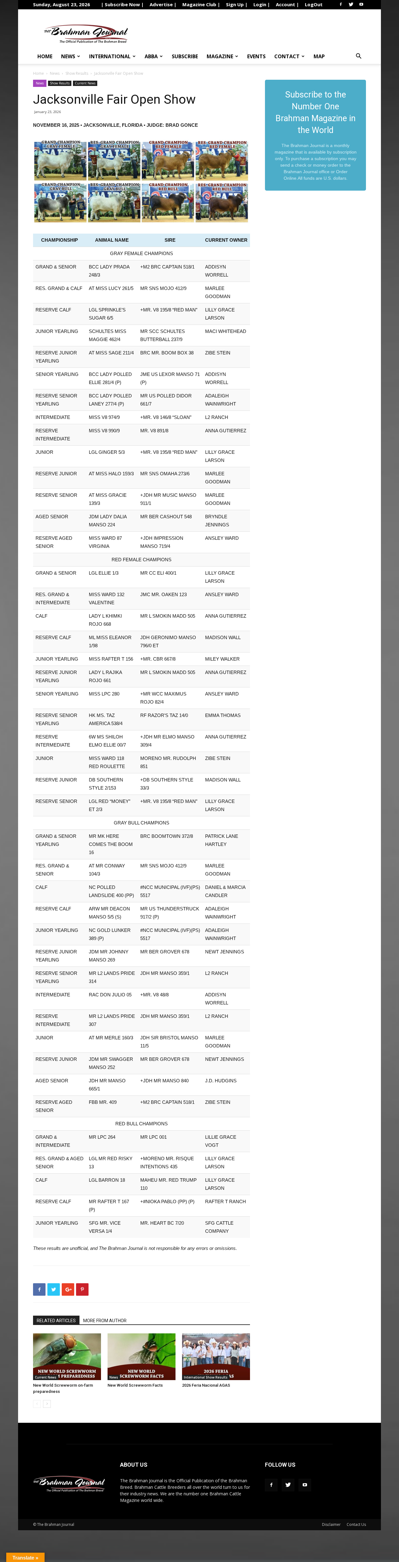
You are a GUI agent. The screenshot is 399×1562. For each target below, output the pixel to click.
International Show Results (206, 1377)
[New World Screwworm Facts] (141, 1356)
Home (44, 56)
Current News (85, 83)
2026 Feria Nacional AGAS (206, 1385)
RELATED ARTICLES (56, 1320)
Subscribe (185, 56)
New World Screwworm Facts (135, 1385)
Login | (261, 4)
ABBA (151, 56)
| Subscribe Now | (122, 4)
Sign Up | (237, 4)
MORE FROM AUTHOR (105, 1320)
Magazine (220, 56)
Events (256, 56)
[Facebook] (340, 4)
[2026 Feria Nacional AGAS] (216, 1356)
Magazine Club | (201, 4)
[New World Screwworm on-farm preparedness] (67, 1356)
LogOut (314, 4)
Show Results (76, 73)
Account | (287, 4)
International (110, 56)
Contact (287, 56)
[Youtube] (361, 4)
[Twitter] (351, 4)
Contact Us (356, 1524)
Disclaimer (331, 1524)
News (68, 56)
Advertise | (163, 4)
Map (319, 56)
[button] (358, 57)
